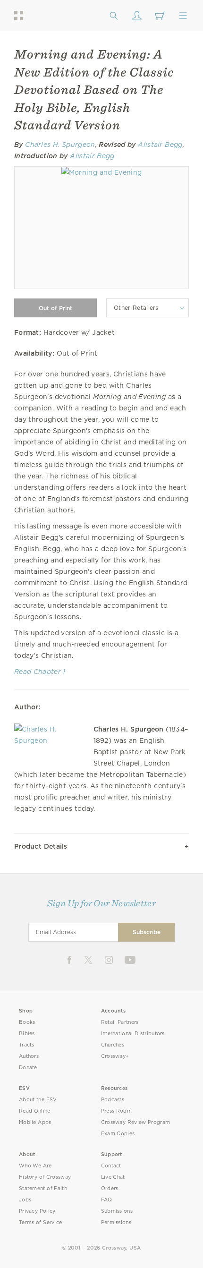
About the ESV (38, 1100)
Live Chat (113, 1177)
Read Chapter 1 (40, 671)
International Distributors (133, 1033)
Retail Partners (120, 1022)
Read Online (35, 1111)
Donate (28, 1067)
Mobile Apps (35, 1122)
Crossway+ (115, 1056)
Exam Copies (118, 1134)
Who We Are (35, 1166)
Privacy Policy (37, 1211)
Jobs (25, 1200)
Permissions (116, 1222)
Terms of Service (40, 1222)
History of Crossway (45, 1177)
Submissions (117, 1211)
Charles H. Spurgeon (60, 144)
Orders (109, 1188)
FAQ (106, 1200)
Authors (29, 1056)
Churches (112, 1045)
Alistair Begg (160, 144)
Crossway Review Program (135, 1122)
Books (27, 1022)
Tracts (26, 1045)
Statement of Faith (43, 1188)
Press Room (116, 1111)
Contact (111, 1166)
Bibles (27, 1033)
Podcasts (112, 1100)
